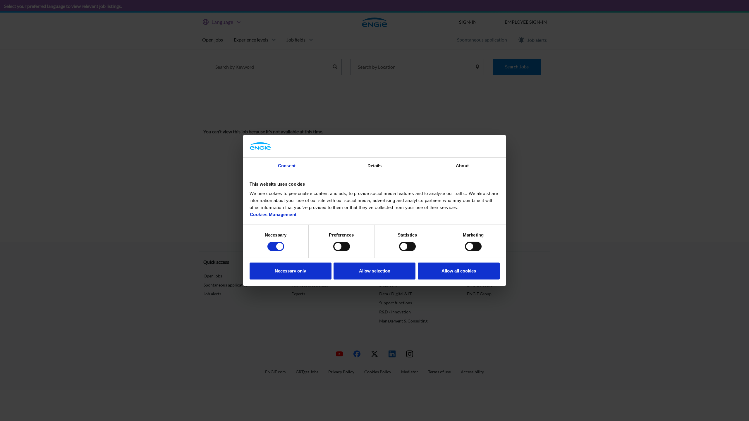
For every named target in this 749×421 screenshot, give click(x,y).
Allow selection (374, 270)
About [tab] (462, 165)
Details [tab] (374, 165)
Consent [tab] (287, 165)
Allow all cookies (459, 270)
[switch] (341, 246)
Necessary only (290, 270)
